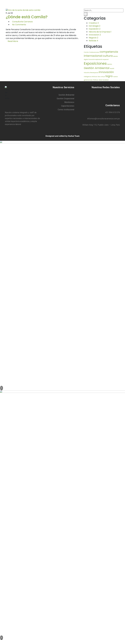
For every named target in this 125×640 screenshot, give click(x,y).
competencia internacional (101, 54)
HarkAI (112, 68)
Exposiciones (95, 63)
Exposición (94, 28)
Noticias (93, 40)
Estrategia (94, 25)
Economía (92, 59)
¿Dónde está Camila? (26, 17)
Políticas (95, 80)
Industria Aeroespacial (91, 72)
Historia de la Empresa (100, 31)
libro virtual (101, 77)
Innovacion (95, 34)
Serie (100, 80)
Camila (86, 52)
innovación (106, 72)
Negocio (93, 37)
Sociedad (106, 80)
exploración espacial (102, 59)
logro (109, 76)
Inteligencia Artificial (90, 77)
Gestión (109, 64)
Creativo (94, 23)
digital (86, 59)
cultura (108, 56)
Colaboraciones (94, 52)
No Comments (19, 24)
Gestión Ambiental (96, 68)
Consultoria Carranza (22, 21)
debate (115, 56)
